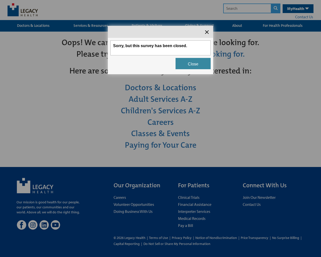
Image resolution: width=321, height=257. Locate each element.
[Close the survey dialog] (207, 32)
